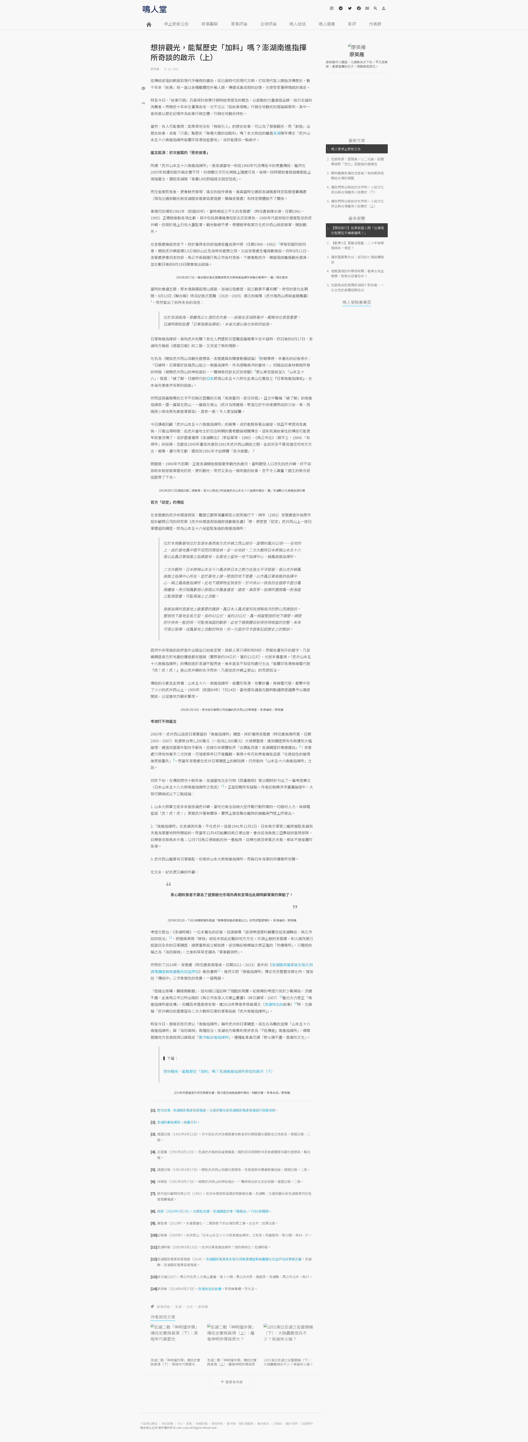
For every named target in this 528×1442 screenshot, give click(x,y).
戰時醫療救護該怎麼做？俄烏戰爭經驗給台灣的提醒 (357, 175)
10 (222, 786)
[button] (143, 103)
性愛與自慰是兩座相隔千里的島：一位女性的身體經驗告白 (357, 287)
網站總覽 (167, 1423)
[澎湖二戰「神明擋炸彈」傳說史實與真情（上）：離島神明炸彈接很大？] (232, 1340)
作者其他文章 (163, 1317)
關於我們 (291, 1423)
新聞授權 (201, 1423)
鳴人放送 (297, 24)
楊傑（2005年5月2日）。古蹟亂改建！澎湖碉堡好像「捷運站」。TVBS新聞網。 (214, 1211)
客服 (189, 1423)
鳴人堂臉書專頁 (356, 302)
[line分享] (143, 88)
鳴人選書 (327, 24)
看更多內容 (234, 1381)
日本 (189, 1306)
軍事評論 (239, 24)
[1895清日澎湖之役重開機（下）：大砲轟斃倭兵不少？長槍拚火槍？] (288, 1340)
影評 (352, 24)
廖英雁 (155, 69)
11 (170, 937)
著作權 (231, 1423)
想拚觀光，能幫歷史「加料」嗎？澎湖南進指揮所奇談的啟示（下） (219, 1071)
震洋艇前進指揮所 (214, 1037)
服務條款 (217, 1423)
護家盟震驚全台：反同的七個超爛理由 (357, 259)
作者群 (375, 24)
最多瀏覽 (357, 218)
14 (295, 1003)
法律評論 (268, 24)
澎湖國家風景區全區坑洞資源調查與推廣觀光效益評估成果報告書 (254, 1258)
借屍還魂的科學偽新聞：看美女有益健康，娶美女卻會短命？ (357, 273)
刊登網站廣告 (149, 1423)
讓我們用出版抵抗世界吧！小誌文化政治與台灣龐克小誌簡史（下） (357, 189)
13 (280, 996)
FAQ (180, 1423)
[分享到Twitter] (143, 75)
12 (218, 970)
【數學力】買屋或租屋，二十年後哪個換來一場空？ (357, 245)
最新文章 (357, 140)
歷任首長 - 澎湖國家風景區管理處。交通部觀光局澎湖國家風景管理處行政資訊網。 (218, 1110)
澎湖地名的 (274, 1004)
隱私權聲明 (246, 1423)
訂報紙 (277, 1423)
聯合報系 (263, 1423)
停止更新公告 (176, 24)
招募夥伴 (307, 1423)
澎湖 (178, 1306)
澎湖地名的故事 (209, 1288)
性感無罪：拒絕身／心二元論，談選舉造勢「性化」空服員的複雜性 (357, 161)
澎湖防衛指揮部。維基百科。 (178, 1122)
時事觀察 (210, 24)
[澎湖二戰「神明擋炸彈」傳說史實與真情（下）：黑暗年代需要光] (175, 1340)
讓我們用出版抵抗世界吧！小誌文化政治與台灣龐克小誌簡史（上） (357, 203)
